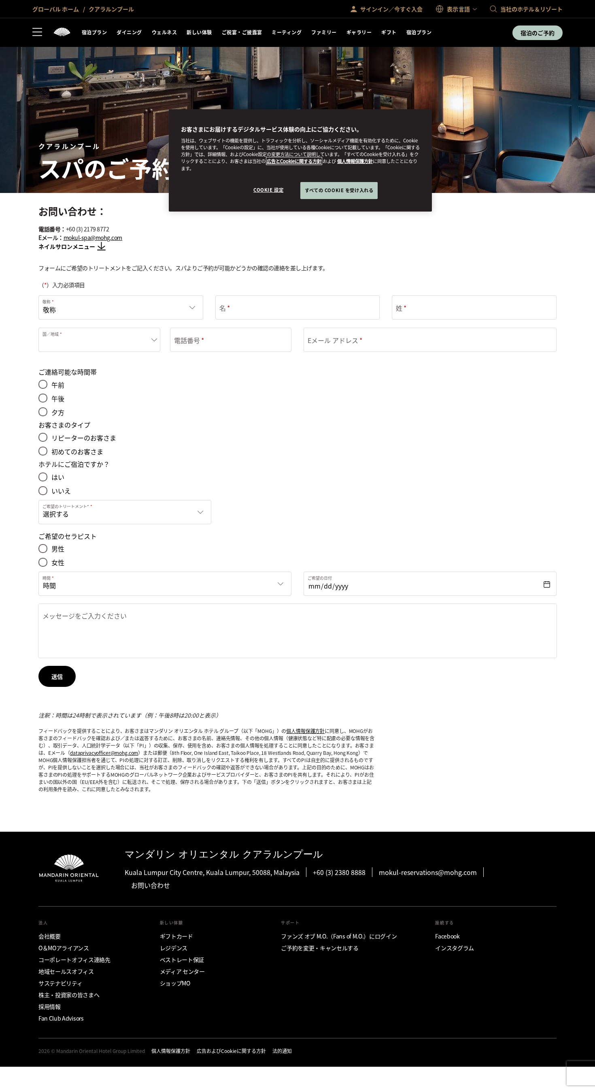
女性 (57, 562)
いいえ (61, 491)
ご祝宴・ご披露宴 (242, 32)
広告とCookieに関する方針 (294, 161)
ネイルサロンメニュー (66, 246)
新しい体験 (199, 32)
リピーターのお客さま (83, 438)
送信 (57, 676)
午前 (57, 385)
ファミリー (323, 32)
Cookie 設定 (268, 189)
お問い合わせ (150, 885)
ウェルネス (164, 32)
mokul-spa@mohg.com (93, 237)
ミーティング (287, 32)
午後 (57, 399)
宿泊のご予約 (538, 33)
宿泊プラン (94, 32)
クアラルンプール (110, 9)
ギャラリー (359, 32)
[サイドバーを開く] (37, 33)
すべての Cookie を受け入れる (339, 190)
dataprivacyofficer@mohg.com (104, 752)
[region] (300, 160)
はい (57, 477)
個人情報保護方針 (305, 730)
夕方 (57, 412)
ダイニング (129, 32)
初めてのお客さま (77, 451)
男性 (57, 549)
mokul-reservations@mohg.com (428, 872)
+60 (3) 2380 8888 (339, 872)
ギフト (388, 32)
